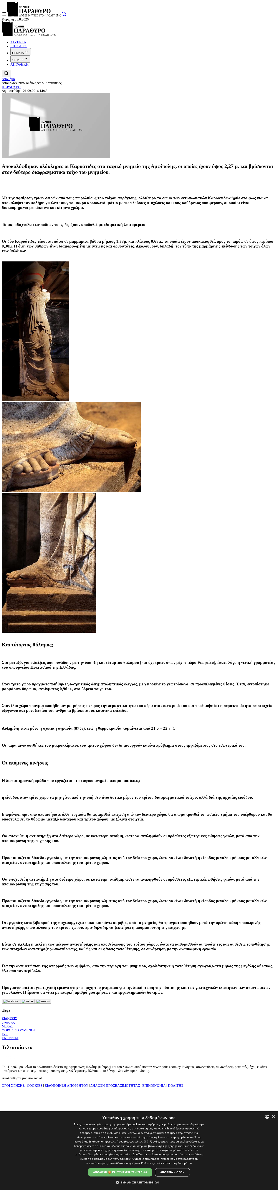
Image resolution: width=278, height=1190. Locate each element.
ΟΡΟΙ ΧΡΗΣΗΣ (13, 1085)
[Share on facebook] (11, 1001)
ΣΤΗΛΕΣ (17, 60)
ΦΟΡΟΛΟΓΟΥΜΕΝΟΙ (18, 1030)
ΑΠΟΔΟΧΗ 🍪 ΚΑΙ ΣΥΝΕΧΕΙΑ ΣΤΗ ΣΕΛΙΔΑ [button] (120, 1172)
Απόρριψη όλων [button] (172, 1172)
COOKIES (34, 1085)
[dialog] (139, 1150)
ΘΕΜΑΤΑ (18, 53)
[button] (139, 1182)
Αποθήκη (8, 79)
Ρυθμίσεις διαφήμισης (145, 1159)
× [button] (273, 1116)
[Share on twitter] (27, 1001)
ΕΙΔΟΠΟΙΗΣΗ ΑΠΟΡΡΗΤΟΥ (66, 1085)
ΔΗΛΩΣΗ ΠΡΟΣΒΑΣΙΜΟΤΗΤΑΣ (115, 1085)
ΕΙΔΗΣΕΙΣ (9, 1018)
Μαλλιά (7, 1026)
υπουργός (8, 1022)
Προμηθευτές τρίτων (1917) (134, 1141)
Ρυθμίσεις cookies (152, 1163)
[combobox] (267, 1117)
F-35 (5, 1034)
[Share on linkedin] (43, 1001)
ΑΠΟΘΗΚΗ (19, 64)
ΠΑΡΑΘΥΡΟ (11, 87)
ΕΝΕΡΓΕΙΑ (10, 1038)
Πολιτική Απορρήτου (178, 1163)
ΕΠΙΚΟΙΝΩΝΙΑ (153, 1085)
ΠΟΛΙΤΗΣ (175, 1085)
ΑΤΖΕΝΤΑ (18, 42)
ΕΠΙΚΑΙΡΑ (18, 46)
